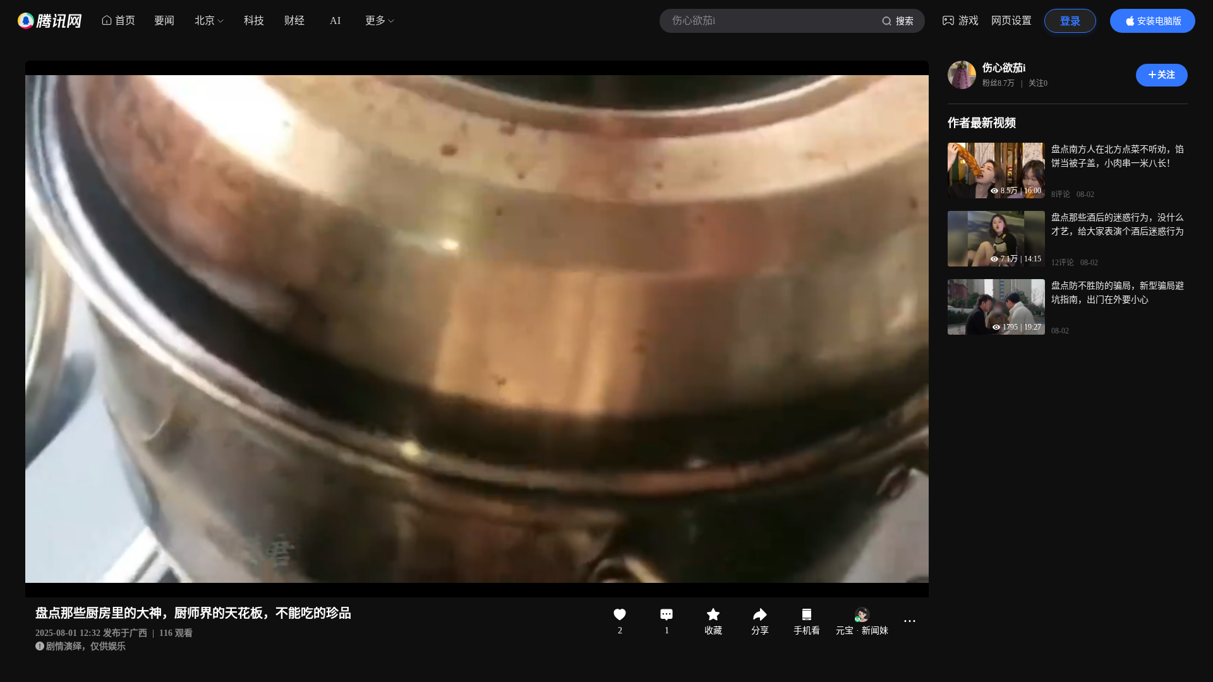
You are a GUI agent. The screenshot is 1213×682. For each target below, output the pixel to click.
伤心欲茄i (1003, 68)
